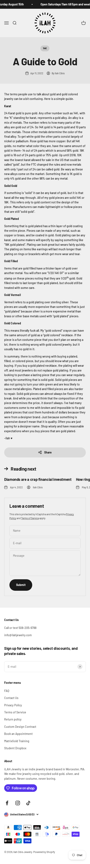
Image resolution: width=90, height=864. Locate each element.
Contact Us (11, 698)
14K (45, 48)
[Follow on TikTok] (28, 803)
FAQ (6, 691)
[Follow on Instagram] (18, 803)
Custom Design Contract (20, 726)
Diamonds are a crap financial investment (38, 479)
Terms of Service (30, 518)
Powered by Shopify (44, 851)
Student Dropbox (15, 748)
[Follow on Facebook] (7, 803)
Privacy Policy (13, 705)
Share (48, 452)
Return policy (13, 719)
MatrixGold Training (16, 741)
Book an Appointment (18, 734)
